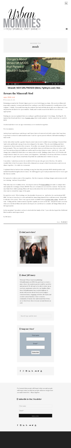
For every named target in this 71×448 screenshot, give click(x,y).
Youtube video (29, 118)
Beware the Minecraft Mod (18, 93)
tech (13, 97)
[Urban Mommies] (22, 29)
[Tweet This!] (63, 222)
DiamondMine (45, 184)
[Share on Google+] (66, 222)
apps (5, 97)
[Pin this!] (65, 222)
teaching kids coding (51, 199)
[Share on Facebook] (61, 222)
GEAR (9, 97)
